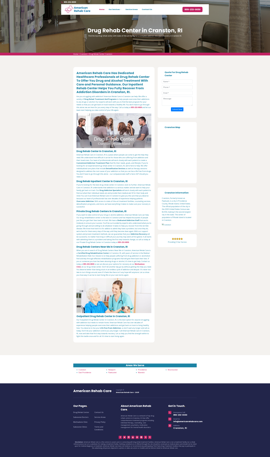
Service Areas (132, 9)
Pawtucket (112, 372)
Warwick (141, 372)
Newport (111, 370)
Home (101, 9)
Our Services (114, 9)
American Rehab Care (92, 391)
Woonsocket (173, 370)
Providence (142, 370)
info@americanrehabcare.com (187, 421)
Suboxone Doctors (80, 417)
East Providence (85, 372)
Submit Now (177, 109)
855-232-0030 (70, 2)
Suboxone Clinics (80, 427)
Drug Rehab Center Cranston (100, 54)
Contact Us (147, 9)
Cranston (83, 54)
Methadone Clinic (80, 422)
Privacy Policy (99, 422)
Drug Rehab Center (81, 412)
